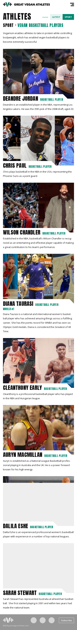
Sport (68, 17)
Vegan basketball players (40, 25)
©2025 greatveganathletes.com (16, 626)
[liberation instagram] (43, 620)
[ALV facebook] (34, 620)
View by (45, 17)
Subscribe (66, 620)
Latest (56, 17)
